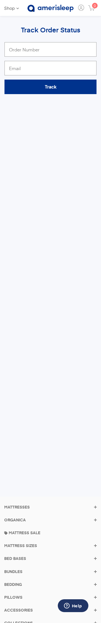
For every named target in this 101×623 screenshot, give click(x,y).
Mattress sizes (20, 545)
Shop (9, 8)
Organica (15, 520)
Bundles (13, 571)
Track (50, 86)
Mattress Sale (24, 533)
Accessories (18, 610)
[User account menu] (81, 8)
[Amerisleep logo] (50, 8)
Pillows (13, 597)
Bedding (13, 584)
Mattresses (17, 507)
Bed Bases (15, 558)
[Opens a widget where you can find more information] (73, 606)
